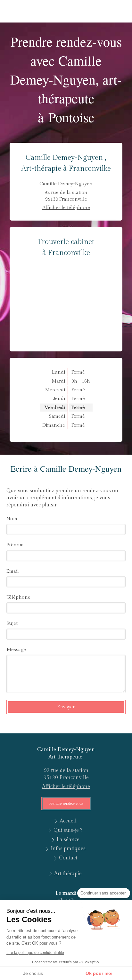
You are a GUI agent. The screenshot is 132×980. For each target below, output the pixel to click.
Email (12, 571)
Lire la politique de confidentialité (35, 952)
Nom (11, 519)
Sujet (12, 623)
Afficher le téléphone (66, 207)
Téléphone (18, 597)
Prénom (15, 545)
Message (16, 649)
